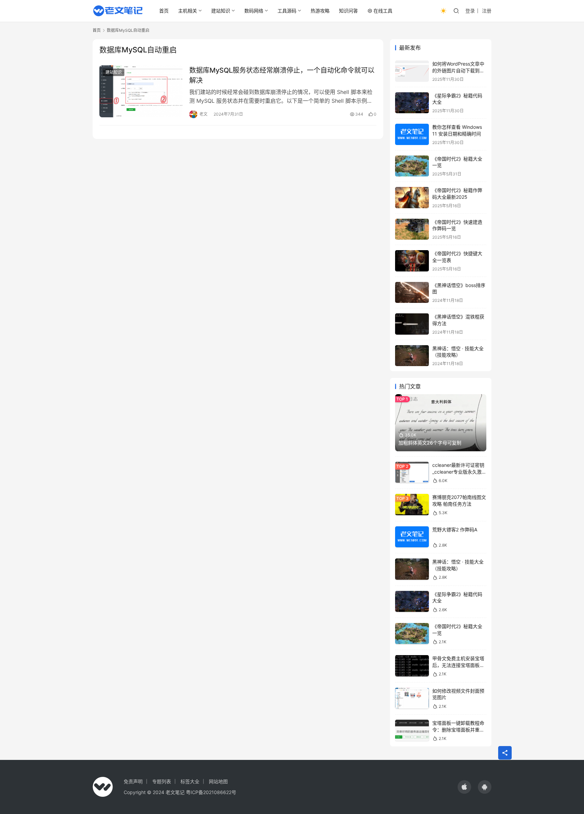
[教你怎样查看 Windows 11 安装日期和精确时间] (412, 134)
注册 (486, 11)
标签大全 (189, 781)
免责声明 (133, 781)
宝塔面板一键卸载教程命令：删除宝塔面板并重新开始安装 (458, 729)
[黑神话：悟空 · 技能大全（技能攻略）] (412, 355)
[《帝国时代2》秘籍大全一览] (412, 166)
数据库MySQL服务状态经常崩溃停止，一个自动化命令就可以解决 (281, 75)
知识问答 (348, 11)
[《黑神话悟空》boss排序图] (412, 292)
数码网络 (253, 11)
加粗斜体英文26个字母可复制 (429, 443)
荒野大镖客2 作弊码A (454, 529)
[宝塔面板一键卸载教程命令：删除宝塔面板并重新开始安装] (412, 730)
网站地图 (218, 781)
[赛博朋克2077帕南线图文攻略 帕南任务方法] (412, 504)
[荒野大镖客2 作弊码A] (412, 537)
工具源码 (286, 11)
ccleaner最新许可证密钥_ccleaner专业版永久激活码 (459, 471)
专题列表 (161, 781)
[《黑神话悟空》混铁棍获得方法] (412, 324)
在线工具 (382, 11)
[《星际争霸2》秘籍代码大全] (412, 103)
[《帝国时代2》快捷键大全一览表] (412, 260)
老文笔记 (175, 792)
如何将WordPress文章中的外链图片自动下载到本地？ (458, 70)
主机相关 (187, 11)
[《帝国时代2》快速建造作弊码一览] (412, 229)
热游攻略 (320, 11)
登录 (470, 11)
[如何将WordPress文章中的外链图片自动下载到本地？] (412, 71)
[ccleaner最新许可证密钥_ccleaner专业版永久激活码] (412, 472)
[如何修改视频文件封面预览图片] (412, 698)
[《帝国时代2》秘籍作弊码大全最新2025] (412, 197)
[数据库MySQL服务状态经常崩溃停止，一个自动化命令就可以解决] (140, 91)
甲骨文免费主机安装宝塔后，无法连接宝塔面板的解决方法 (458, 664)
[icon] (464, 787)
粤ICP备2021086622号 (211, 792)
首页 (164, 11)
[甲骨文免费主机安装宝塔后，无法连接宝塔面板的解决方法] (412, 665)
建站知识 (220, 11)
